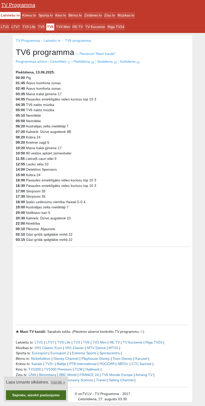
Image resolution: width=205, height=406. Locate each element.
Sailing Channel (121, 380)
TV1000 (34, 369)
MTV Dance (96, 348)
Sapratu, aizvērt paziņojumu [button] (36, 395)
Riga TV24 (116, 27)
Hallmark (93, 369)
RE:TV (77, 27)
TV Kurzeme (95, 27)
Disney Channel (66, 359)
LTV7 (16, 27)
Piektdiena (84, 61)
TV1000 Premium (58, 369)
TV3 (41, 27)
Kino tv (60, 15)
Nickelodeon (40, 359)
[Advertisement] (102, 286)
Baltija (61, 364)
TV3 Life (29, 27)
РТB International (82, 364)
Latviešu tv (10, 15)
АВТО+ (123, 364)
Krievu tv (29, 15)
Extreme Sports (84, 353)
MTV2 (113, 348)
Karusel (141, 359)
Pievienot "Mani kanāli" (95, 54)
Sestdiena (107, 61)
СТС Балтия (142, 364)
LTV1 (5, 27)
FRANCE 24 (89, 375)
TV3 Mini (63, 27)
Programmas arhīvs (31, 61)
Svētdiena (130, 61)
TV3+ (49, 364)
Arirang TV (144, 375)
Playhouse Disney (96, 359)
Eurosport (40, 353)
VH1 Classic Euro (48, 348)
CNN (32, 375)
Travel (101, 380)
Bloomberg (47, 375)
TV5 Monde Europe (117, 375)
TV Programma (18, 5)
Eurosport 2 (59, 353)
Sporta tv (45, 15)
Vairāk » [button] (58, 382)
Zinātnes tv (93, 15)
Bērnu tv (75, 15)
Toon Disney (122, 359)
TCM (78, 369)
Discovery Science (78, 380)
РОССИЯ (107, 364)
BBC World (67, 375)
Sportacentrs (110, 353)
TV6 (50, 27)
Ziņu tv (109, 15)
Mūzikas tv (126, 15)
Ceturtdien (60, 61)
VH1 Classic (74, 348)
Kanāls (37, 364)
